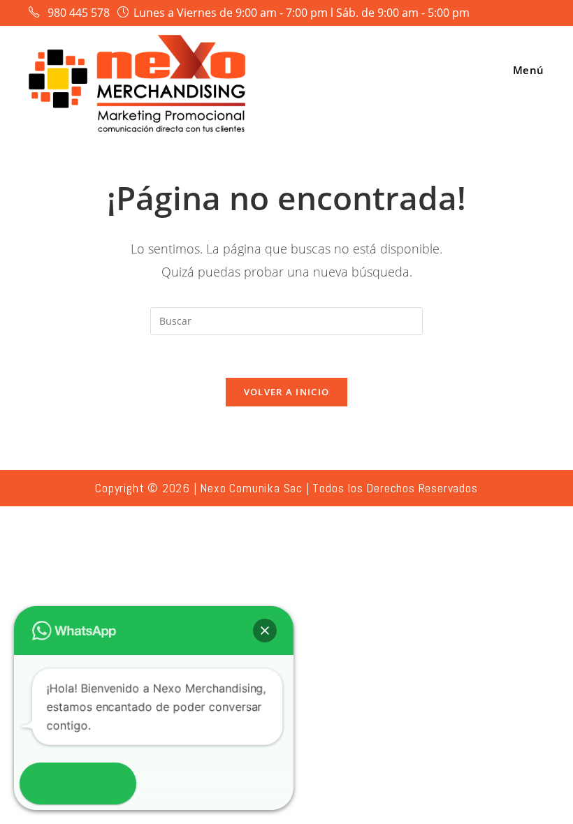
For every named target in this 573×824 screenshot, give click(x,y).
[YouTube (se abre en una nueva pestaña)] (537, 13)
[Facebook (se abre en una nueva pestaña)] (502, 13)
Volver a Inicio (287, 391)
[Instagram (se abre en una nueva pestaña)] (521, 13)
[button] (265, 630)
